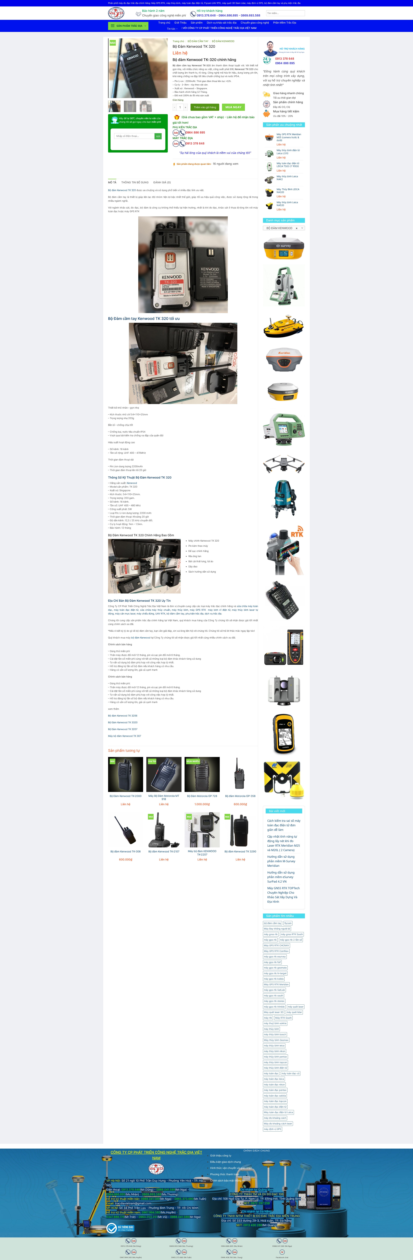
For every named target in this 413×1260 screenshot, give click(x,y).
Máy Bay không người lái (277, 928)
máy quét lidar (294, 1012)
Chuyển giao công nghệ (255, 22)
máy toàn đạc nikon (274, 1084)
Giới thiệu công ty (220, 1155)
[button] (128, 26)
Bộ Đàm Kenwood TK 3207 (122, 729)
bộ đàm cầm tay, (175, 613)
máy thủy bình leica (274, 1045)
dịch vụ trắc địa (213, 613)
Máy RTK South (283, 1017)
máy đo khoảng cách (275, 1118)
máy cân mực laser (125, 613)
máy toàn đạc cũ (290, 1073)
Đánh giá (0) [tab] (162, 182)
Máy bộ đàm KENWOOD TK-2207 (202, 853)
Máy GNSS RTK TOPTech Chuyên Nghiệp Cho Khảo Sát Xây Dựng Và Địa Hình (283, 895)
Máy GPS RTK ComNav (276, 951)
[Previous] (113, 68)
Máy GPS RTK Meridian (276, 984)
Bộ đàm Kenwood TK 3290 (240, 851)
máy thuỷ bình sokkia (275, 1023)
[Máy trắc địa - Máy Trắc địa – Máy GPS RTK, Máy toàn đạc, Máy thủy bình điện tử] (119, 13)
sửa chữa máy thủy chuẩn (155, 609)
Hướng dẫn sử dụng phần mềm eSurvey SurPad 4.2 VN (281, 876)
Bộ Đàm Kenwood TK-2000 (125, 796)
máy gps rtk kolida (274, 978)
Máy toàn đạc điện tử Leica (278, 1112)
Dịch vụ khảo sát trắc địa (222, 22)
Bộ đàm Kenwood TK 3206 (122, 715)
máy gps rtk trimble (274, 1006)
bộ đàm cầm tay (272, 923)
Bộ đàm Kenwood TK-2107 (163, 851)
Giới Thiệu (180, 22)
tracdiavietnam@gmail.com (133, 1203)
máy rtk (268, 1017)
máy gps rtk (270, 939)
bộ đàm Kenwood (140, 637)
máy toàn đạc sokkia (275, 1095)
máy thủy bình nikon (274, 1051)
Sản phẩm (197, 22)
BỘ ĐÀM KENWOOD (223, 41)
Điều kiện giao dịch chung (225, 1161)
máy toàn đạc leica (274, 1078)
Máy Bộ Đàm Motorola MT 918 (163, 797)
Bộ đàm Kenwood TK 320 (122, 190)
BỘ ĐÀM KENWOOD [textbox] (282, 228)
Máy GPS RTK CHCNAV (276, 945)
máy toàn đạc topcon (275, 1101)
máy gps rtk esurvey (275, 956)
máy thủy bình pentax (275, 1056)
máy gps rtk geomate (275, 967)
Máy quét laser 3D (273, 1012)
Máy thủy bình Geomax (276, 1040)
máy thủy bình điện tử (275, 1067)
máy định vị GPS (272, 1129)
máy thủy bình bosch (275, 1034)
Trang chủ (164, 22)
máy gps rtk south (273, 995)
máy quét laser (295, 1006)
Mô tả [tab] (112, 182)
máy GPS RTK (198, 609)
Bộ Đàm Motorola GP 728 (202, 796)
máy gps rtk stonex (274, 1001)
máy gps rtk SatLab (274, 989)
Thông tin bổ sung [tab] (135, 182)
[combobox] (284, 228)
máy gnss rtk (271, 934)
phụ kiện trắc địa (194, 613)
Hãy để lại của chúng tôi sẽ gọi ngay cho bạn (140, 120)
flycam (288, 923)
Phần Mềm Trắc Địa (284, 22)
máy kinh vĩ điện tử (219, 609)
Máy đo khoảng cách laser (278, 1123)
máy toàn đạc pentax (275, 1090)
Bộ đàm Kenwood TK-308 (126, 851)
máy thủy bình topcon (275, 1062)
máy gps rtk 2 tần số (291, 939)
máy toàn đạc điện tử (275, 1106)
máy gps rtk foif (272, 962)
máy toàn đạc (271, 1073)
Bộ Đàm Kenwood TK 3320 (122, 722)
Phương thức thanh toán (224, 1174)
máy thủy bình (271, 1029)
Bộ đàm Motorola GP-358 (240, 796)
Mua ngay (234, 107)
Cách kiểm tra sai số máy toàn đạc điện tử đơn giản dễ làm (283, 825)
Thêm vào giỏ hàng (205, 107)
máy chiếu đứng (145, 613)
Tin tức (171, 28)
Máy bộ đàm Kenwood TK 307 (124, 736)
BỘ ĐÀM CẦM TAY (198, 41)
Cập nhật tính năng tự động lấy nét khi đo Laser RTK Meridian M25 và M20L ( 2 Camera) (283, 843)
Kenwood (132, 483)
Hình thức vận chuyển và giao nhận (231, 1168)
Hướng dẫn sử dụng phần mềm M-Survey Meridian (281, 861)
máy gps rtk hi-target (275, 973)
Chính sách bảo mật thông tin (227, 1180)
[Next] (162, 68)
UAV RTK (160, 613)
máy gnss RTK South (292, 934)
